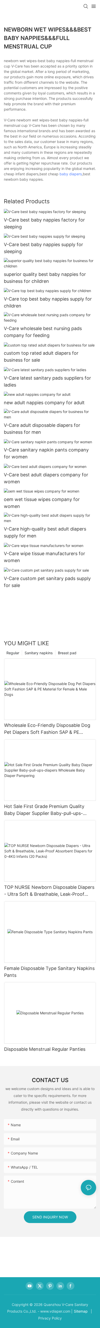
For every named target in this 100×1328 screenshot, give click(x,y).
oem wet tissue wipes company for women (42, 503)
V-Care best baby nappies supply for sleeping (43, 248)
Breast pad (67, 653)
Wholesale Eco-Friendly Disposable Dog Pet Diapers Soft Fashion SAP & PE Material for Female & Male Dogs (47, 729)
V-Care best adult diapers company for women (46, 478)
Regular (12, 653)
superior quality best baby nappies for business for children (45, 278)
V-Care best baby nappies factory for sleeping (44, 223)
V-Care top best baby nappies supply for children (48, 302)
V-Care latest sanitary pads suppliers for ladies (47, 381)
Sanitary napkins (39, 653)
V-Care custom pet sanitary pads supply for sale (47, 582)
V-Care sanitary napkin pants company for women (46, 453)
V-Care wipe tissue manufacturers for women (44, 557)
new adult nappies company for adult (44, 402)
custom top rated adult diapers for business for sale (41, 356)
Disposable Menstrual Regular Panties (44, 1049)
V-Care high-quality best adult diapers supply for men (45, 532)
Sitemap (81, 1311)
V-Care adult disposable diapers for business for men (42, 428)
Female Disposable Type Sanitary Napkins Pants (49, 972)
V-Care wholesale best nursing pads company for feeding (43, 332)
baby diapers (70, 174)
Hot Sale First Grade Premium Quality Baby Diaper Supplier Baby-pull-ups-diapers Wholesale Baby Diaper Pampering (50, 810)
